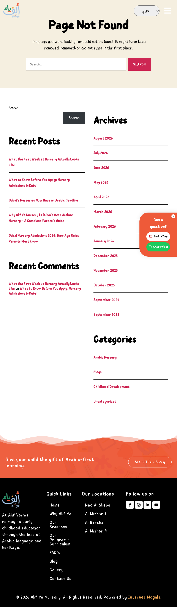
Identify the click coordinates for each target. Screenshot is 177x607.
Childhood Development (111, 386)
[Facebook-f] (130, 505)
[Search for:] (75, 65)
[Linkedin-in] (147, 505)
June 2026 (101, 167)
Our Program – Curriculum (60, 539)
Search (13, 107)
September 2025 (106, 300)
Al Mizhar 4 (96, 531)
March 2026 (102, 212)
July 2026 (100, 153)
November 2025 (105, 270)
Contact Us (60, 578)
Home (55, 505)
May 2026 (100, 182)
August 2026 (103, 138)
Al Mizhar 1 (95, 514)
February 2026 (104, 226)
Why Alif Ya (60, 514)
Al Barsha (94, 522)
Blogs (97, 372)
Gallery (56, 570)
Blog (54, 561)
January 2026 (103, 241)
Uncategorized (104, 401)
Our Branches (58, 524)
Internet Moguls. (144, 597)
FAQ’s (55, 553)
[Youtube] (156, 505)
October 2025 (104, 285)
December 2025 (105, 256)
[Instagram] (139, 505)
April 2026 (101, 197)
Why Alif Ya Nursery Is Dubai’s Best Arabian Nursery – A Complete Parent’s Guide (41, 218)
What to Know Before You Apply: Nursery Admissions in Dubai (45, 291)
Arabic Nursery (104, 357)
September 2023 (106, 314)
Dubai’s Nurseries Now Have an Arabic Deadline (43, 200)
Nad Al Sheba (98, 505)
